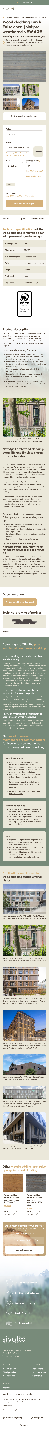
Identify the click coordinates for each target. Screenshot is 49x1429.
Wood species (9, 1375)
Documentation (38, 218)
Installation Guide (16, 794)
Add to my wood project (24, 203)
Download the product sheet (26, 116)
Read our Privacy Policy (12, 1410)
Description (20, 218)
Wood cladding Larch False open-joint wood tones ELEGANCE (12, 1199)
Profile (8, 142)
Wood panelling (9, 1372)
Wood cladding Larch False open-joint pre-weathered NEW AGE (35, 1200)
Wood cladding (13, 17)
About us (6, 1387)
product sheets (35, 791)
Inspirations (37, 1368)
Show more (7, 1405)
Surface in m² (32, 161)
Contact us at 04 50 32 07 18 (26, 1240)
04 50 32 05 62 (26, 2)
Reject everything (14, 1417)
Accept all (38, 1417)
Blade (8, 161)
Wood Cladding (9, 1368)
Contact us (37, 1375)
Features (6, 218)
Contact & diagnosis (24, 1250)
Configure (24, 1425)
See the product (18, 906)
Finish (8, 129)
